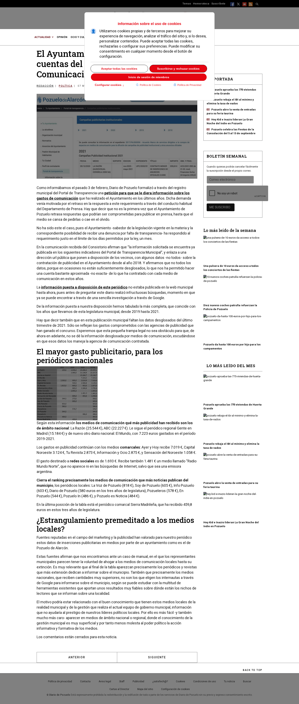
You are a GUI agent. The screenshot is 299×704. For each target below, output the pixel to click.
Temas (186, 3)
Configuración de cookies (175, 689)
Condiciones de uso (204, 681)
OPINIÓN (62, 37)
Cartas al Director (119, 689)
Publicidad (138, 681)
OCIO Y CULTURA (81, 37)
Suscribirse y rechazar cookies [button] (178, 68)
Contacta (85, 681)
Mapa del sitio (145, 689)
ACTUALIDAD (42, 37)
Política (65, 85)
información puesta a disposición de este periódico (84, 287)
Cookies (180, 681)
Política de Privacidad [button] (189, 85)
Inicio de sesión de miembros (148, 77)
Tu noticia (229, 681)
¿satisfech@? (160, 681)
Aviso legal (105, 681)
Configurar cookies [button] (109, 85)
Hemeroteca (201, 3)
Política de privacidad (60, 681)
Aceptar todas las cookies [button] (119, 68)
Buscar (247, 681)
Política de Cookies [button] (150, 85)
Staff (121, 681)
